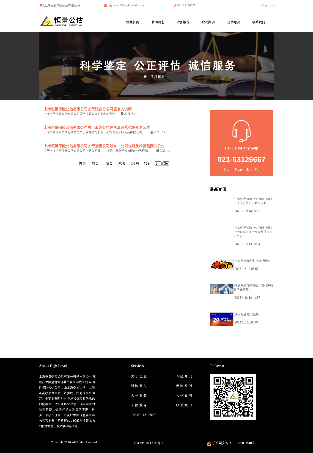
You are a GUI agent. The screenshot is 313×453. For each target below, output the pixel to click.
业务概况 (183, 22)
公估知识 (233, 22)
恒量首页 (132, 22)
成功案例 (208, 22)
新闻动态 (157, 22)
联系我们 (258, 22)
